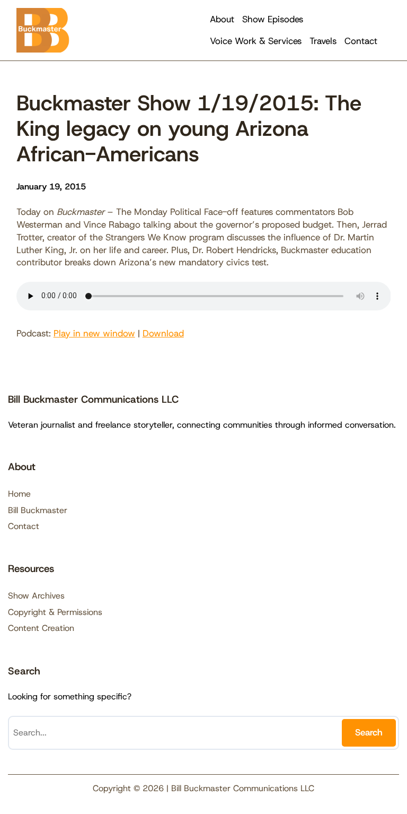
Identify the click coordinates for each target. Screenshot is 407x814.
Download (163, 333)
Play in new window (94, 333)
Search (369, 732)
